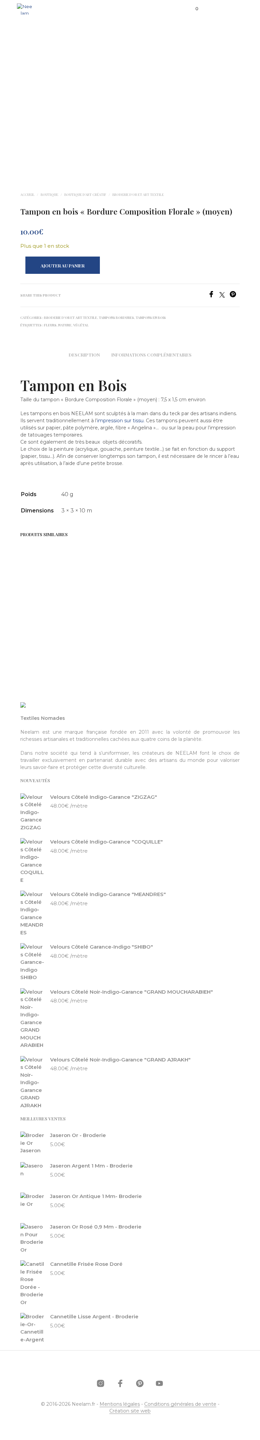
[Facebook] (213, 295)
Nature (64, 325)
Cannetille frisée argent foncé (95, 609)
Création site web (130, 1411)
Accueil (27, 194)
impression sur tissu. (121, 421)
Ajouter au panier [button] (36, 642)
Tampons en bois (151, 317)
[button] (192, 8)
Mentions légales (120, 1404)
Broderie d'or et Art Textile (138, 194)
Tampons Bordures (116, 317)
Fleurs (50, 325)
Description (84, 355)
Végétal (81, 325)
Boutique (49, 194)
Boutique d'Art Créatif (85, 194)
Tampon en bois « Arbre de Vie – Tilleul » (37, 613)
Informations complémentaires (151, 355)
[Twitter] (224, 295)
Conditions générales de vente (180, 1404)
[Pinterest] (235, 295)
